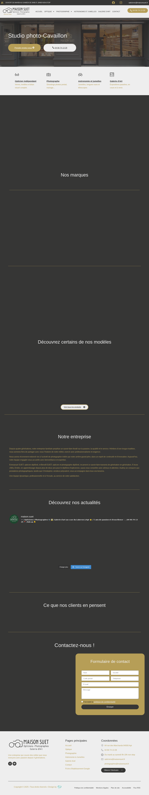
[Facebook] (113, 2)
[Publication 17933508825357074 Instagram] (58, 554)
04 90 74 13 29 (61, 48)
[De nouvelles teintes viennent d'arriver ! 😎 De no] (124, 554)
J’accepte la (99, 702)
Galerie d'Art (116, 81)
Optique (48, 11)
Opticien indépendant (25, 81)
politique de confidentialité (104, 702)
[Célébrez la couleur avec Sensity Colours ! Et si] (58, 535)
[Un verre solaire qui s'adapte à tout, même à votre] (91, 535)
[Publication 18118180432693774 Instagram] (124, 535)
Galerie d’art (104, 11)
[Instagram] (121, 2)
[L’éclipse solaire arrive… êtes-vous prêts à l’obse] (91, 554)
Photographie (62, 11)
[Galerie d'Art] (112, 75)
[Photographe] (49, 75)
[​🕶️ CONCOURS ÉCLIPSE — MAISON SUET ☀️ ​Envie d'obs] (25, 554)
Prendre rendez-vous (23, 48)
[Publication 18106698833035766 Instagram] (25, 535)
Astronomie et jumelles (85, 11)
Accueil (39, 11)
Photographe (53, 81)
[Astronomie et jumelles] (80, 75)
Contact (116, 11)
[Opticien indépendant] (17, 75)
